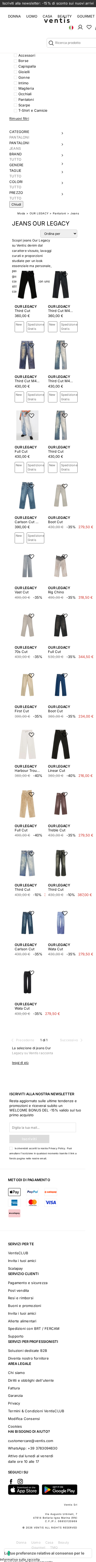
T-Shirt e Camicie (32, 110)
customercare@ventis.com (30, 1441)
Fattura (14, 1388)
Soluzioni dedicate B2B (27, 1350)
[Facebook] (11, 1481)
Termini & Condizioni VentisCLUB (36, 1411)
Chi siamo (16, 1373)
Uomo (31, 16)
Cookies (15, 1426)
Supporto (16, 1336)
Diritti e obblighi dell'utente (31, 1380)
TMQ (54, 1547)
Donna (14, 16)
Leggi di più (20, 1063)
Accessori (26, 55)
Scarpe (24, 105)
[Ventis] (57, 20)
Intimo (23, 83)
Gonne (24, 77)
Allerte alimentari (22, 1321)
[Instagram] (20, 1481)
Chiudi (16, 204)
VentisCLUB (18, 1253)
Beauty (65, 16)
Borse (23, 61)
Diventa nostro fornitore (28, 1358)
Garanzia (15, 1395)
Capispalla (27, 66)
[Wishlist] (89, 27)
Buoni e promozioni (24, 1305)
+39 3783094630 (42, 1448)
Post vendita (18, 1290)
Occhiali (25, 94)
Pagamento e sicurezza (27, 1283)
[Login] (80, 27)
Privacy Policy (57, 1148)
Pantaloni (26, 99)
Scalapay (15, 1268)
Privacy (14, 1403)
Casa (47, 16)
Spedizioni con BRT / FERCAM (33, 1328)
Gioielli (24, 72)
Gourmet (86, 16)
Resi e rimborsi (20, 1298)
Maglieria (26, 88)
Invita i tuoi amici (22, 1261)
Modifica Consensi (24, 1419)
